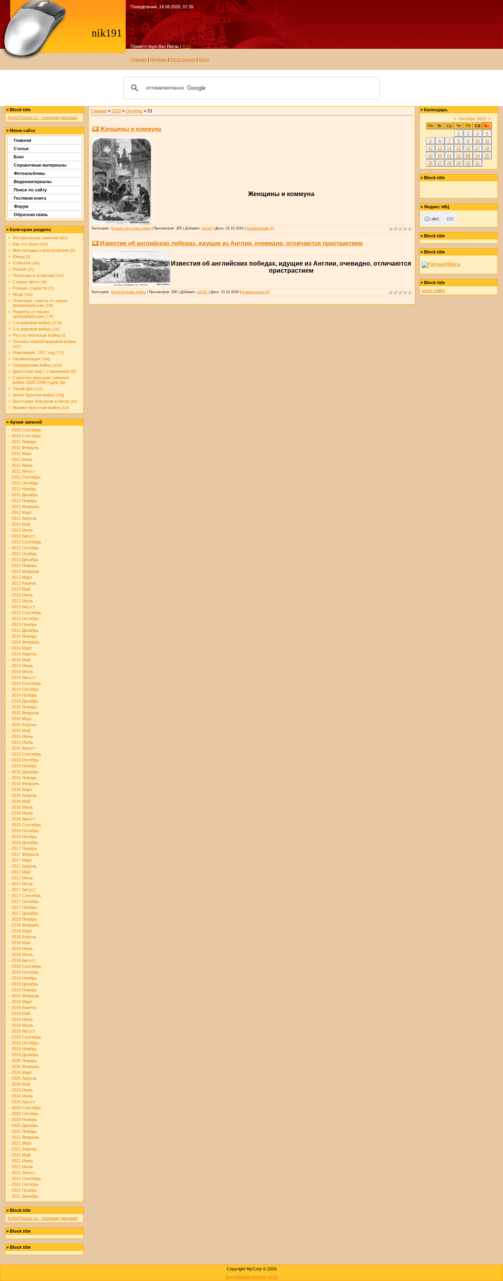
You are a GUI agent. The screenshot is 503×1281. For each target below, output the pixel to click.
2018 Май (20, 942)
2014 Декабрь (25, 701)
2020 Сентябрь (26, 1107)
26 (430, 163)
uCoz (273, 1276)
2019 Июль (22, 1025)
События (21, 263)
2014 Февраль (25, 642)
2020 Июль (22, 1096)
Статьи (21, 148)
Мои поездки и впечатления (40, 250)
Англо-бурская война (34, 395)
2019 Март (21, 1001)
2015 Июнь (22, 736)
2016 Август (23, 819)
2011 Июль (22, 465)
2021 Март (21, 1143)
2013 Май (20, 589)
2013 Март (21, 577)
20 (439, 155)
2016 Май (20, 801)
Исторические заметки (35, 237)
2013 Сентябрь (26, 612)
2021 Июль (22, 1166)
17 (477, 148)
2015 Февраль (25, 712)
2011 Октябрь (25, 483)
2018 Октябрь (25, 972)
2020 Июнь (22, 1090)
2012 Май (20, 524)
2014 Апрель (24, 654)
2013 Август (23, 606)
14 (449, 148)
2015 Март (21, 718)
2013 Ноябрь (24, 624)
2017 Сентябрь (26, 895)
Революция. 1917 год (33, 352)
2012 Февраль (25, 506)
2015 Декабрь (25, 771)
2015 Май (20, 730)
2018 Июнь (22, 948)
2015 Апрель (24, 724)
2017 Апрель (24, 866)
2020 (116, 110)
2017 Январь (24, 848)
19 (430, 155)
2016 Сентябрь (26, 824)
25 (487, 155)
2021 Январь (24, 1131)
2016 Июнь (22, 807)
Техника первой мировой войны (44, 341)
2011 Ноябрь (24, 488)
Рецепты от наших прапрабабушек (31, 314)
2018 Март (21, 931)
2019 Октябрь (25, 1043)
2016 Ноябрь (24, 836)
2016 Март (21, 789)
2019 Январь (24, 989)
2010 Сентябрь (26, 435)
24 (477, 155)
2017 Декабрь (25, 913)
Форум (21, 206)
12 (430, 148)
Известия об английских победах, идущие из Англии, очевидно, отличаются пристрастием (231, 243)
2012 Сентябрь (26, 542)
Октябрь (134, 110)
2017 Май (20, 872)
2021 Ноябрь (24, 1190)
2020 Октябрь (25, 1113)
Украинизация (26, 358)
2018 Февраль (25, 925)
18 (487, 148)
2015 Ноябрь (24, 765)
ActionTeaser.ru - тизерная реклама (42, 117)
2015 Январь (24, 707)
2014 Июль (22, 671)
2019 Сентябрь (26, 1037)
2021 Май (20, 1155)
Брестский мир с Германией (41, 371)
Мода (18, 294)
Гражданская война (32, 365)
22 (458, 155)
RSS (186, 46)
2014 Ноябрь (24, 695)
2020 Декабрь (25, 1125)
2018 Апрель (24, 936)
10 (477, 140)
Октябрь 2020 (472, 118)
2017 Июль (22, 883)
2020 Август (23, 1101)
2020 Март (21, 1072)
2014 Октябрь (25, 689)
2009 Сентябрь (26, 430)
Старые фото (26, 281)
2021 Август (23, 1172)
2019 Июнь (22, 1019)
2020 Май (20, 1084)
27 (439, 163)
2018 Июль (22, 954)
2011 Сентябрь (26, 477)
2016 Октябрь (25, 830)
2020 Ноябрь (24, 1119)
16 (468, 148)
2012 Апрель (24, 518)
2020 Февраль (25, 1066)
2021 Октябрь (25, 1184)
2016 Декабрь (25, 842)
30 (468, 163)
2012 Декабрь (25, 559)
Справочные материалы (40, 165)
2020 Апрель (24, 1078)
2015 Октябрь (25, 760)
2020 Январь (24, 1060)
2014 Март (21, 648)
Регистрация (182, 59)
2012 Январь (24, 500)
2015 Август (23, 748)
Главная (138, 59)
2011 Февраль (25, 447)
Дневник (158, 59)
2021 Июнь (22, 1160)
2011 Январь (24, 441)
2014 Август (23, 677)
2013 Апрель (24, 583)
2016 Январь (24, 777)
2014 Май (20, 659)
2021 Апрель (24, 1149)
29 (458, 163)
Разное (20, 269)
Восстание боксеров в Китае (41, 401)
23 (468, 155)
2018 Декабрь (25, 984)
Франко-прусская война (36, 407)
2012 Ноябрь (24, 553)
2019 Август (23, 1031)
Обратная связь (31, 214)
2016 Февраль (25, 783)
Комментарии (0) (260, 228)
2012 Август (23, 536)
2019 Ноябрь (24, 1048)
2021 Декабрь (25, 1196)
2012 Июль (22, 530)
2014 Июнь (22, 665)
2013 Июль (22, 600)
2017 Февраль (25, 854)
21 (449, 155)
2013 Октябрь (25, 618)
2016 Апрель (24, 795)
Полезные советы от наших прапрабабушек (40, 303)
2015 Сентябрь (26, 754)
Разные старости (30, 288)
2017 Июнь (22, 877)
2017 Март (21, 860)
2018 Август (23, 960)
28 (449, 163)
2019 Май (20, 1013)
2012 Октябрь (25, 547)
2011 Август (23, 471)
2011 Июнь (22, 459)
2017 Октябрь (25, 901)
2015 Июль (22, 742)
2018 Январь (24, 919)
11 (487, 140)
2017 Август (23, 889)
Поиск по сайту (30, 189)
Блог (19, 156)
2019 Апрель (24, 1007)
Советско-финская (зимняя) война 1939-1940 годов (41, 380)
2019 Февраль (25, 995)
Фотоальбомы (29, 173)
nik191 (207, 228)
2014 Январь (24, 636)
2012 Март (21, 512)
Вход (204, 59)
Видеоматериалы (32, 181)
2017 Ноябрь (24, 907)
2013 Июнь (22, 595)
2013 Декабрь (25, 630)
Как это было (26, 244)
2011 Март (21, 453)
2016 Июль (22, 813)
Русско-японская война (36, 335)
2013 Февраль (25, 571)
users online (433, 290)
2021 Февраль (25, 1137)
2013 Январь (24, 565)
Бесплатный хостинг (246, 1276)
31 (477, 163)
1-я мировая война (31, 322)
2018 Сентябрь (26, 966)
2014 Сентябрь (26, 683)
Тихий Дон (23, 388)
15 (458, 148)
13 (439, 148)
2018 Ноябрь (24, 978)
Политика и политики (33, 275)
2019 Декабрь (25, 1054)
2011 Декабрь (24, 494)
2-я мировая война (31, 329)
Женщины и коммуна (130, 128)
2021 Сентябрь (26, 1178)
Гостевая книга (30, 198)
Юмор (19, 256)
